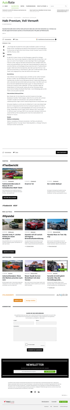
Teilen (16, 39)
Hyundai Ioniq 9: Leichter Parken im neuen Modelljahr (11, 237)
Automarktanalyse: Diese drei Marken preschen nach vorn (12, 278)
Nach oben (64, 395)
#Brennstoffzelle (56, 232)
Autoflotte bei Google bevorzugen (46, 39)
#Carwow (10, 273)
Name (37, 320)
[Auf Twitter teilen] (3, 49)
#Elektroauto (11, 232)
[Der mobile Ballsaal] (57, 173)
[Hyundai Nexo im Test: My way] (57, 224)
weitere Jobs (18, 300)
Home (3, 17)
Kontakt (54, 402)
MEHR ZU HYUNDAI (8, 252)
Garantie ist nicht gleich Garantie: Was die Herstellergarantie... (56, 278)
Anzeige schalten (30, 300)
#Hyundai (8, 216)
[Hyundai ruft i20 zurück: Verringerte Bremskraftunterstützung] (35, 224)
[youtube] (31, 391)
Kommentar (16, 326)
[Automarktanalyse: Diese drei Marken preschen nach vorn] (12, 266)
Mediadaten (45, 402)
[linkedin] (39, 391)
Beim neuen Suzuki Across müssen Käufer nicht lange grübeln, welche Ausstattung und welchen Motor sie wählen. (35, 284)
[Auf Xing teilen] (4, 56)
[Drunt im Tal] (35, 173)
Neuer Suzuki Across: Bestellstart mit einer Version (33, 278)
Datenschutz (56, 406)
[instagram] (35, 391)
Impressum (46, 406)
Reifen (22, 6)
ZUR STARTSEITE (62, 152)
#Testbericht (10, 165)
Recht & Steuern (42, 6)
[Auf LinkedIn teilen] (4, 53)
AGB (51, 406)
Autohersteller (17, 17)
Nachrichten (15, 6)
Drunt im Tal (29, 184)
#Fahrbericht (11, 181)
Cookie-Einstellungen (64, 406)
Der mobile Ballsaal (54, 184)
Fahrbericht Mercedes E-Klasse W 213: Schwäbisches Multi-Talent (12, 186)
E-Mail (15, 320)
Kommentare (8, 39)
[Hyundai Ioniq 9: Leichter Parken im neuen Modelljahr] (12, 224)
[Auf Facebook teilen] (3, 46)
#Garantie (55, 273)
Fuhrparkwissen (30, 6)
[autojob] (62, 294)
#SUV (15, 206)
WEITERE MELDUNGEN (9, 197)
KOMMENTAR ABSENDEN (35, 350)
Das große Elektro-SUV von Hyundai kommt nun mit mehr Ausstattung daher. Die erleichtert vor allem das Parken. (12, 242)
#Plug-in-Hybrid (34, 273)
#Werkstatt (33, 232)
